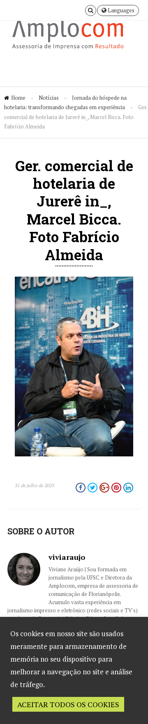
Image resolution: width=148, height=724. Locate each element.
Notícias (49, 97)
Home (18, 97)
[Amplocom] (74, 36)
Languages (120, 10)
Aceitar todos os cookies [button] (68, 704)
